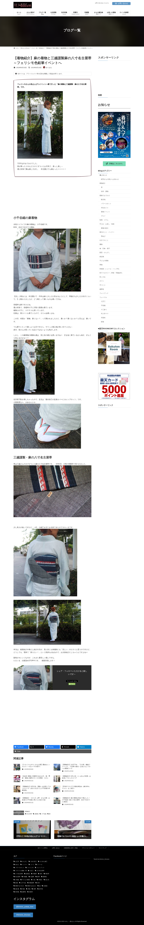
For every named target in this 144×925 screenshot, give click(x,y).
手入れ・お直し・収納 (107, 224)
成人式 (47, 879)
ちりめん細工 (43, 861)
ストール (39, 864)
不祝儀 (103, 305)
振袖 (102, 322)
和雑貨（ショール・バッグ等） (110, 269)
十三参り (104, 309)
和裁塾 (25, 876)
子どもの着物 (104, 260)
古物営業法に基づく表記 (71, 848)
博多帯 (47, 873)
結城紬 (45, 885)
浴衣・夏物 (104, 191)
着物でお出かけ (31, 885)
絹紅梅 (17, 889)
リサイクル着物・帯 (21, 870)
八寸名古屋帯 (19, 873)
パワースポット (106, 203)
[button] (114, 163)
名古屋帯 (29, 814)
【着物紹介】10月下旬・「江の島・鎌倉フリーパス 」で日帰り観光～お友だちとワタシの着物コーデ (76, 766)
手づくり (102, 285)
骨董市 (31, 892)
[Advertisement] (52, 195)
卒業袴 (103, 318)
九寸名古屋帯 (40, 870)
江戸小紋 (23, 883)
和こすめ (102, 277)
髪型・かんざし (105, 252)
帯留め (40, 879)
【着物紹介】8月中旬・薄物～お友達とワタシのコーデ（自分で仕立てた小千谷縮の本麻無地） (36, 788)
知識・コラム (104, 220)
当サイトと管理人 (43, 848)
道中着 (41, 889)
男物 (101, 265)
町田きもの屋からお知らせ (110, 179)
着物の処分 (104, 228)
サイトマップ (102, 848)
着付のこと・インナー (107, 232)
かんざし (24, 861)
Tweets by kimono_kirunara (101, 859)
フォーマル (103, 297)
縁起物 (102, 256)
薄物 (29, 889)
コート (32, 864)
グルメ (103, 216)
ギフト (102, 281)
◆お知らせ (103, 175)
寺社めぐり (104, 208)
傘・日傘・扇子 (105, 248)
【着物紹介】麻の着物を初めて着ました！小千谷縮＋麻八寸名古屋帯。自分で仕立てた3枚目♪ (76, 800)
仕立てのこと (104, 240)
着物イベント (105, 212)
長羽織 (17, 892)
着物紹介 (27, 811)
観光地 (103, 199)
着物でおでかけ (105, 195)
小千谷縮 (43, 814)
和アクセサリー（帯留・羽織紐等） (111, 273)
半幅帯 (35, 873)
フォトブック (104, 293)
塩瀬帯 (32, 876)
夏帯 (38, 876)
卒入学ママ (104, 313)
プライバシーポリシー (88, 848)
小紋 (34, 879)
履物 (101, 244)
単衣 (41, 873)
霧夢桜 (102, 289)
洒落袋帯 (31, 883)
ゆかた (17, 864)
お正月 (17, 861)
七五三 (103, 301)
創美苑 (28, 873)
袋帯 (34, 889)
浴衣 (38, 883)
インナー (24, 864)
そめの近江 (33, 861)
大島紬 (17, 879)
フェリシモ (30, 867)
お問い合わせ (123, 3)
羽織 (23, 889)
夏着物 (36, 814)
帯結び (103, 236)
